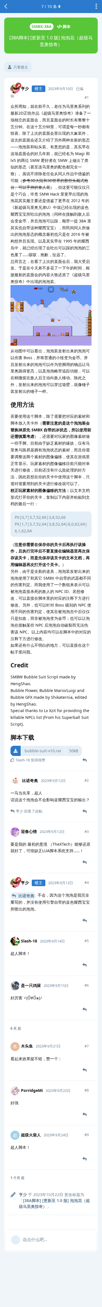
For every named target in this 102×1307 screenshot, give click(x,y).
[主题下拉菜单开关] (96, 6)
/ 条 (49, 6)
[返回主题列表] (5, 6)
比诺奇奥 (25, 895)
